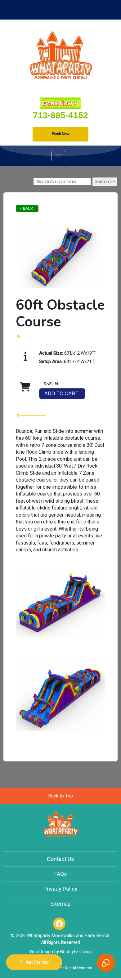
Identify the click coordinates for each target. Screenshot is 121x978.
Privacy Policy (60, 889)
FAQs (60, 874)
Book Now (60, 134)
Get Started (37, 962)
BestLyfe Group (76, 951)
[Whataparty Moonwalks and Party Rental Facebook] (59, 923)
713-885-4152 (60, 115)
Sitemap (60, 903)
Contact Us (60, 859)
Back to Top (60, 796)
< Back (26, 208)
